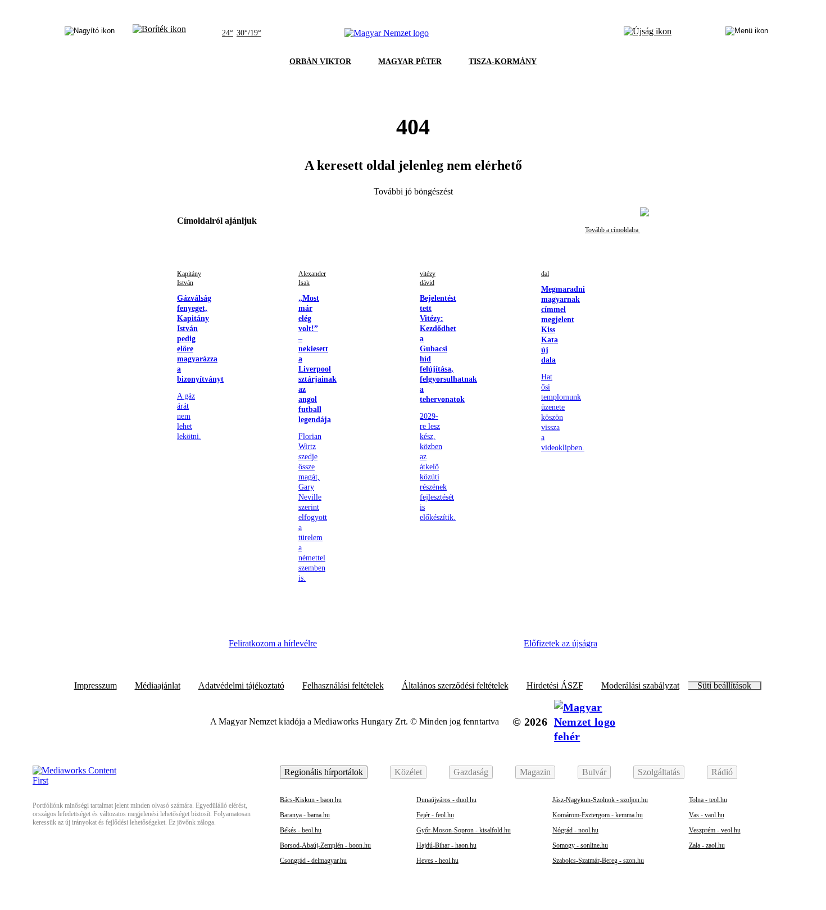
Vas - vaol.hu (706, 815)
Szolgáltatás (659, 772)
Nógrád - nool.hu (575, 830)
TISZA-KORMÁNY (503, 61)
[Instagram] (374, 648)
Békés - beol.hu (300, 830)
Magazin (535, 772)
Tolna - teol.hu (708, 800)
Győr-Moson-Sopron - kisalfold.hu (463, 830)
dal (545, 274)
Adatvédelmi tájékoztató (241, 685)
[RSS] (497, 648)
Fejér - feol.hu (435, 815)
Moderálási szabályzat (640, 685)
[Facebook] (343, 648)
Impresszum (95, 685)
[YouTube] (466, 648)
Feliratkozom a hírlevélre (273, 643)
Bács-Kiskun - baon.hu (311, 800)
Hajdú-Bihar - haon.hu (446, 845)
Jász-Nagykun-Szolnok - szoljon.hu (600, 800)
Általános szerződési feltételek (455, 685)
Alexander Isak (312, 278)
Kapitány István (189, 278)
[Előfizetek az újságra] (647, 33)
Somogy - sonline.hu (580, 845)
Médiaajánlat (157, 685)
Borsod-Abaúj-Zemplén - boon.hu (325, 845)
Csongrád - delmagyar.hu (313, 860)
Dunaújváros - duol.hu (446, 800)
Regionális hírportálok (323, 772)
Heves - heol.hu (437, 860)
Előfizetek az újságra (560, 643)
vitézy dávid (427, 278)
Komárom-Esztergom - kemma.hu (597, 815)
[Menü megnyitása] (746, 33)
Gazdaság (470, 772)
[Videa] (435, 648)
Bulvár (594, 772)
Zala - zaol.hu (707, 845)
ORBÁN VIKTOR (320, 61)
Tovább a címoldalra (612, 230)
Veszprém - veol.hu (715, 830)
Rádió (722, 772)
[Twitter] (405, 648)
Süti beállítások (724, 685)
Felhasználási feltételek (343, 685)
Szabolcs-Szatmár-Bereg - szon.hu (598, 860)
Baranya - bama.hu (305, 815)
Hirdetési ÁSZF (555, 685)
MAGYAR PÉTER (410, 61)
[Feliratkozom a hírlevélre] (159, 33)
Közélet (408, 772)
